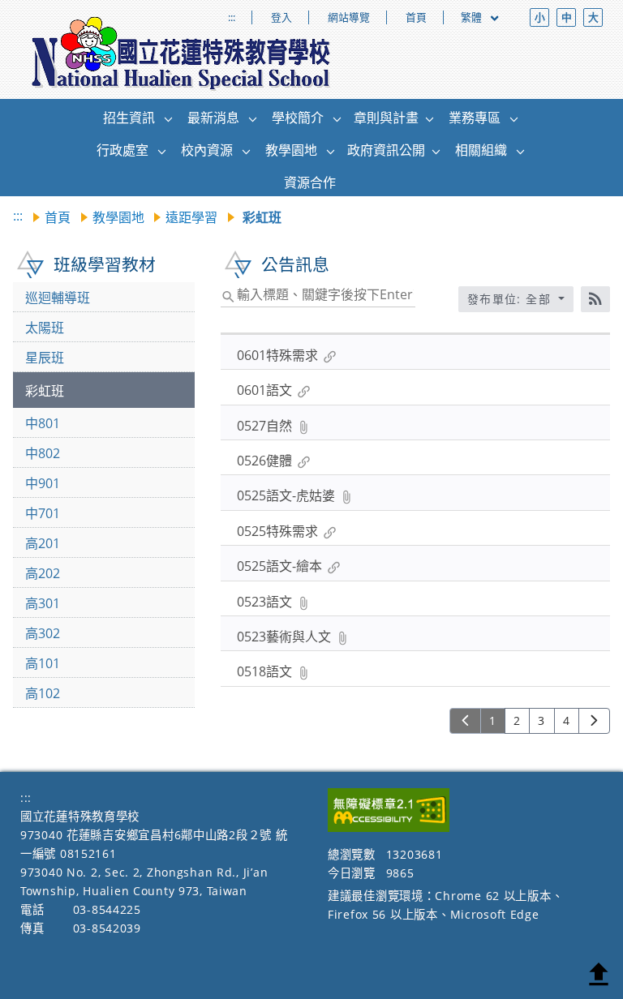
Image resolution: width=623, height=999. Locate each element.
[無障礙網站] (388, 827)
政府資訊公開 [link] (386, 150)
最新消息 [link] (213, 117)
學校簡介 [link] (298, 117)
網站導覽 (349, 17)
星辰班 (44, 358)
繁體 (472, 17)
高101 (42, 663)
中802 (42, 453)
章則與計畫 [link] (386, 117)
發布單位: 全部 (511, 299)
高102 (42, 693)
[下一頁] (594, 721)
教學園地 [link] (291, 150)
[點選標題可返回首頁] (182, 53)
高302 (42, 633)
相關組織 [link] (481, 150)
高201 (42, 543)
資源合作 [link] (310, 182)
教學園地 (118, 217)
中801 (42, 423)
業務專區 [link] (475, 117)
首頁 (416, 17)
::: (231, 17)
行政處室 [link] (122, 150)
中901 (42, 483)
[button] (169, 118)
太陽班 (44, 328)
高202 (42, 573)
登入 (281, 17)
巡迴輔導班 (57, 298)
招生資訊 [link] (129, 117)
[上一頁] (465, 721)
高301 (42, 603)
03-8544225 (107, 909)
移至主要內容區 (36, 14)
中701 (42, 513)
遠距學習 (191, 217)
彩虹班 (44, 391)
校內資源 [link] (207, 150)
